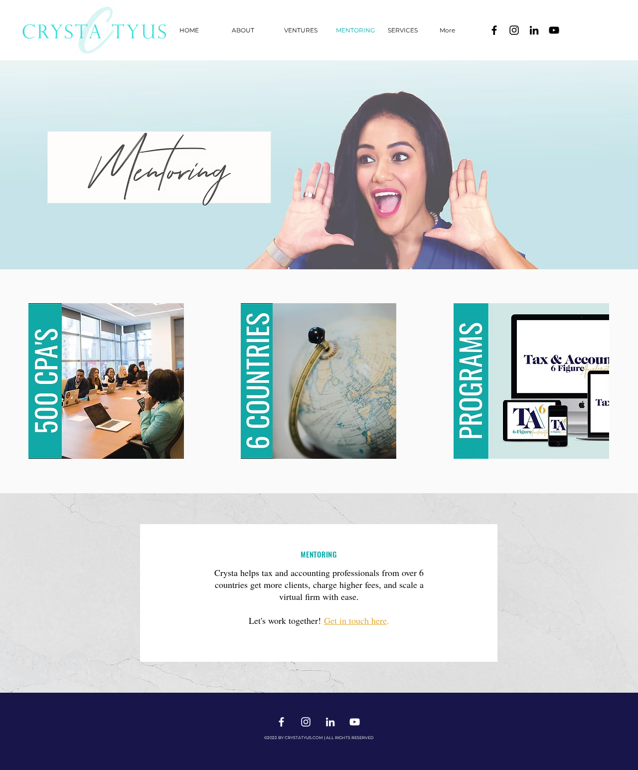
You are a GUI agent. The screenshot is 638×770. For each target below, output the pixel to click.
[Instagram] (514, 30)
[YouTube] (554, 30)
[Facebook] (494, 30)
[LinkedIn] (534, 30)
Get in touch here (355, 620)
